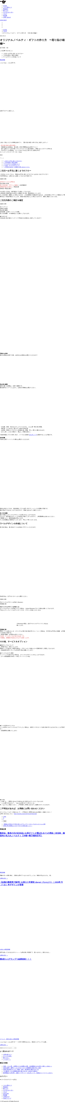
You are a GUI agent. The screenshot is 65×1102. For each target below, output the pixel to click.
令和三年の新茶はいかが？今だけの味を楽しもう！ (17, 825)
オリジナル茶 (7, 1056)
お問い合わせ (7, 17)
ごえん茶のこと (7, 7)
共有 (5, 821)
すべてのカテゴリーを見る (9, 1079)
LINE (4, 816)
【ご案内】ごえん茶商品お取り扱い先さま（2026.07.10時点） (20, 1071)
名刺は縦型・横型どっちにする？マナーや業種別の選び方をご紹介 (22, 1068)
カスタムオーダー (8, 12)
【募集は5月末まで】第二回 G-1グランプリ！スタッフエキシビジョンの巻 (24, 824)
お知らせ (2, 949)
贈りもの (5, 10)
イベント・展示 (4, 1039)
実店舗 (5, 15)
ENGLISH (6, 1093)
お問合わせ (6, 1096)
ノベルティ (7, 1059)
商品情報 (2, 60)
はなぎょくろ (33, 434)
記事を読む (4, 878)
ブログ (5, 14)
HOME (5, 5)
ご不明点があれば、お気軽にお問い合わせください (17, 167)
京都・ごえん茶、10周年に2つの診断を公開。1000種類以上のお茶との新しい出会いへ (27, 1066)
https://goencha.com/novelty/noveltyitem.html (25, 813)
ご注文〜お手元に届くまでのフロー (13, 161)
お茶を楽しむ (7, 1054)
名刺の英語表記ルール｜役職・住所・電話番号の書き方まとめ (21, 1069)
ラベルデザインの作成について (12, 164)
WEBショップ (7, 1098)
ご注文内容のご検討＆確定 (11, 162)
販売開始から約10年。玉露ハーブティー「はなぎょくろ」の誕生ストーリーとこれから (28, 1073)
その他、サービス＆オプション (12, 165)
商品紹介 (5, 9)
